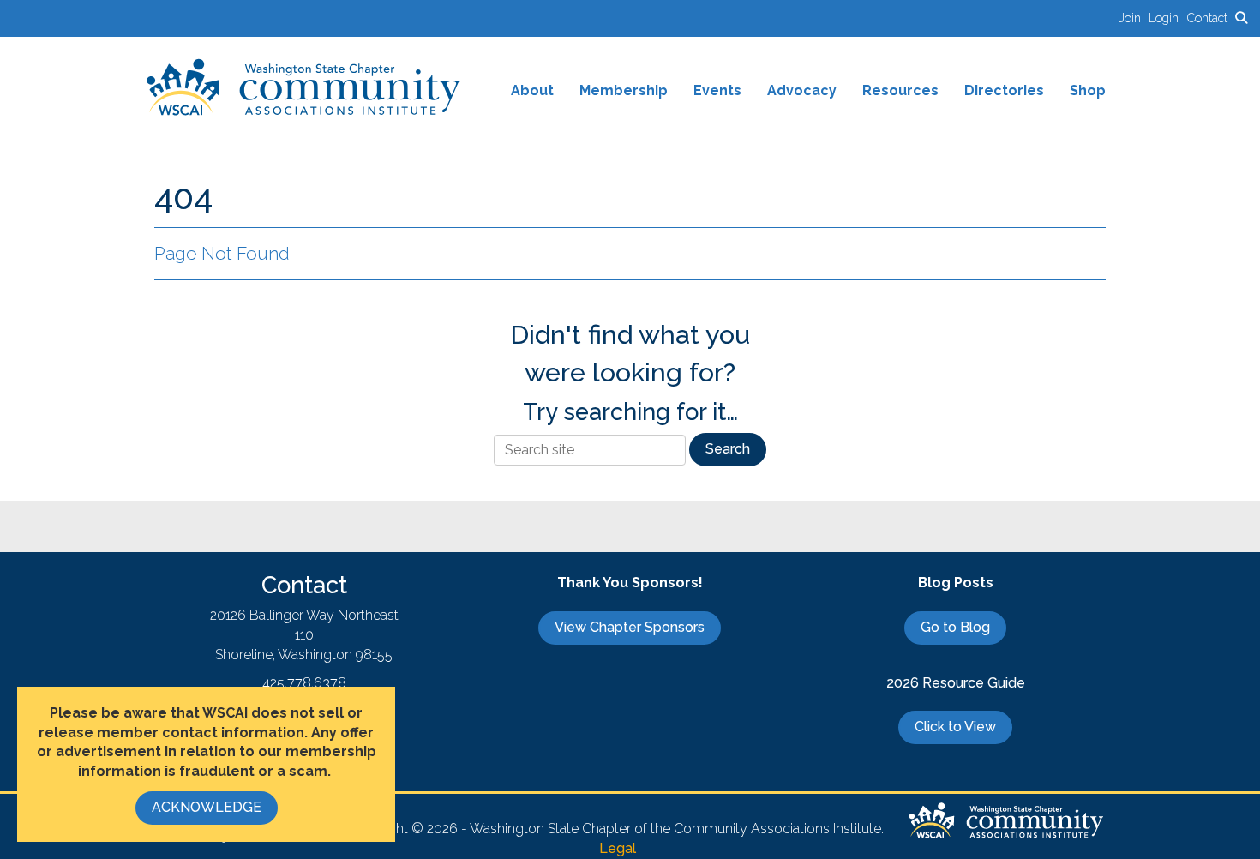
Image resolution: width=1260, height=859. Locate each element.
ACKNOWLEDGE (206, 807)
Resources (900, 90)
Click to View (955, 726)
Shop (1088, 90)
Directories (1004, 90)
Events (717, 90)
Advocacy (802, 90)
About (532, 90)
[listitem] (1134, 17)
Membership (623, 90)
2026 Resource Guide (955, 683)
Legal (617, 848)
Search (727, 449)
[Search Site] (1241, 17)
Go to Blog (955, 627)
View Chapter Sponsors (630, 627)
